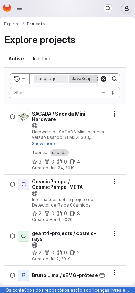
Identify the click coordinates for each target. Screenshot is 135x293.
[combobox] (59, 92)
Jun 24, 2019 (62, 167)
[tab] (16, 58)
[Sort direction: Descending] (114, 92)
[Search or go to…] (108, 8)
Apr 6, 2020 (61, 219)
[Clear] (103, 79)
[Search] (114, 78)
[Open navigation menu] (19, 8)
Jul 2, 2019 (60, 258)
